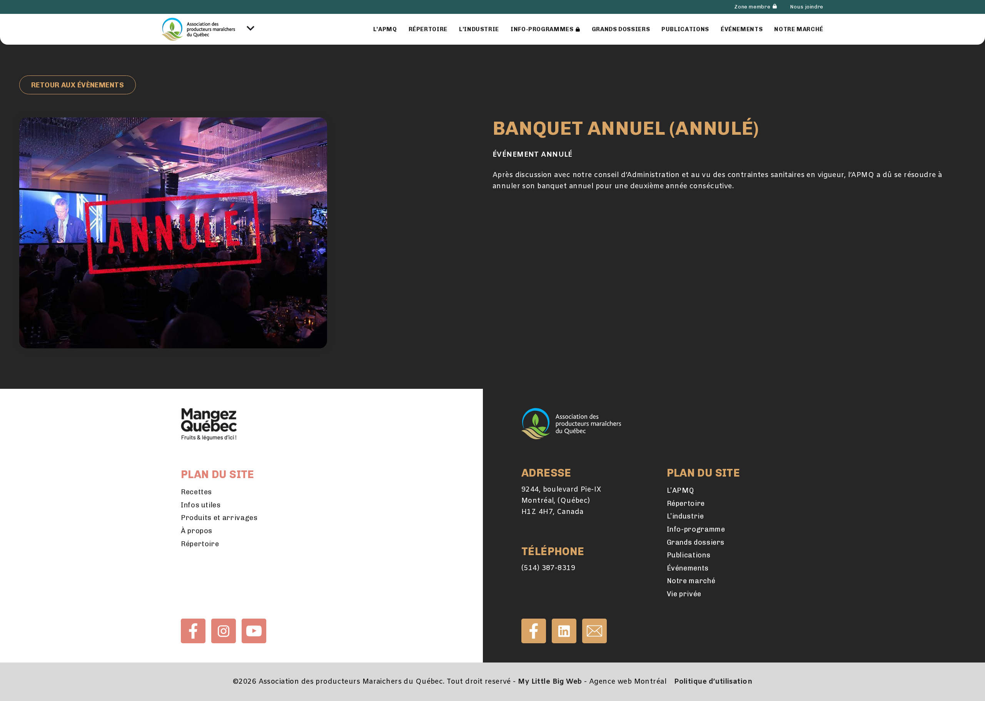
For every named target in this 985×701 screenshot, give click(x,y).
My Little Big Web (550, 681)
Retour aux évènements (77, 85)
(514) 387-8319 (548, 568)
